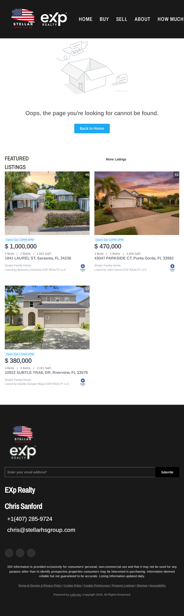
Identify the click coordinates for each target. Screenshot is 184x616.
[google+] (31, 553)
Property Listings (123, 585)
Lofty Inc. (76, 594)
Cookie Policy (73, 585)
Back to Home (92, 128)
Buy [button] (104, 19)
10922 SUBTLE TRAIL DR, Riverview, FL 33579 (46, 372)
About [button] (143, 19)
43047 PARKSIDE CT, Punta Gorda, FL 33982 (134, 258)
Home (85, 19)
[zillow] (20, 553)
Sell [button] (121, 19)
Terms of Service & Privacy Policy (40, 585)
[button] (22, 19)
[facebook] (9, 553)
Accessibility (158, 585)
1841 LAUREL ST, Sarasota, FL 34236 (38, 258)
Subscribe (167, 472)
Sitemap (142, 585)
